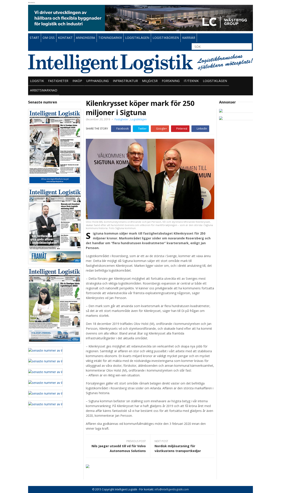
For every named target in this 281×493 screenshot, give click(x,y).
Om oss (49, 38)
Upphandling (97, 81)
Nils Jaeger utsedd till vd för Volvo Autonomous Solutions (119, 448)
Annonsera (85, 38)
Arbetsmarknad (43, 90)
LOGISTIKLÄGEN (137, 38)
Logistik (37, 81)
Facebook (122, 128)
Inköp (77, 81)
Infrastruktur (125, 81)
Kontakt (65, 38)
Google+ (161, 128)
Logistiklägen (215, 81)
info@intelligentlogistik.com (172, 489)
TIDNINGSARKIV (110, 38)
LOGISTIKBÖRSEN (166, 38)
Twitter (142, 128)
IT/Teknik (191, 81)
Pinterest (181, 128)
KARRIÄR (188, 38)
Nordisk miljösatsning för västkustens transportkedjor (178, 448)
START (34, 38)
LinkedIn (202, 128)
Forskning (171, 81)
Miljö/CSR (150, 81)
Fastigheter (58, 81)
